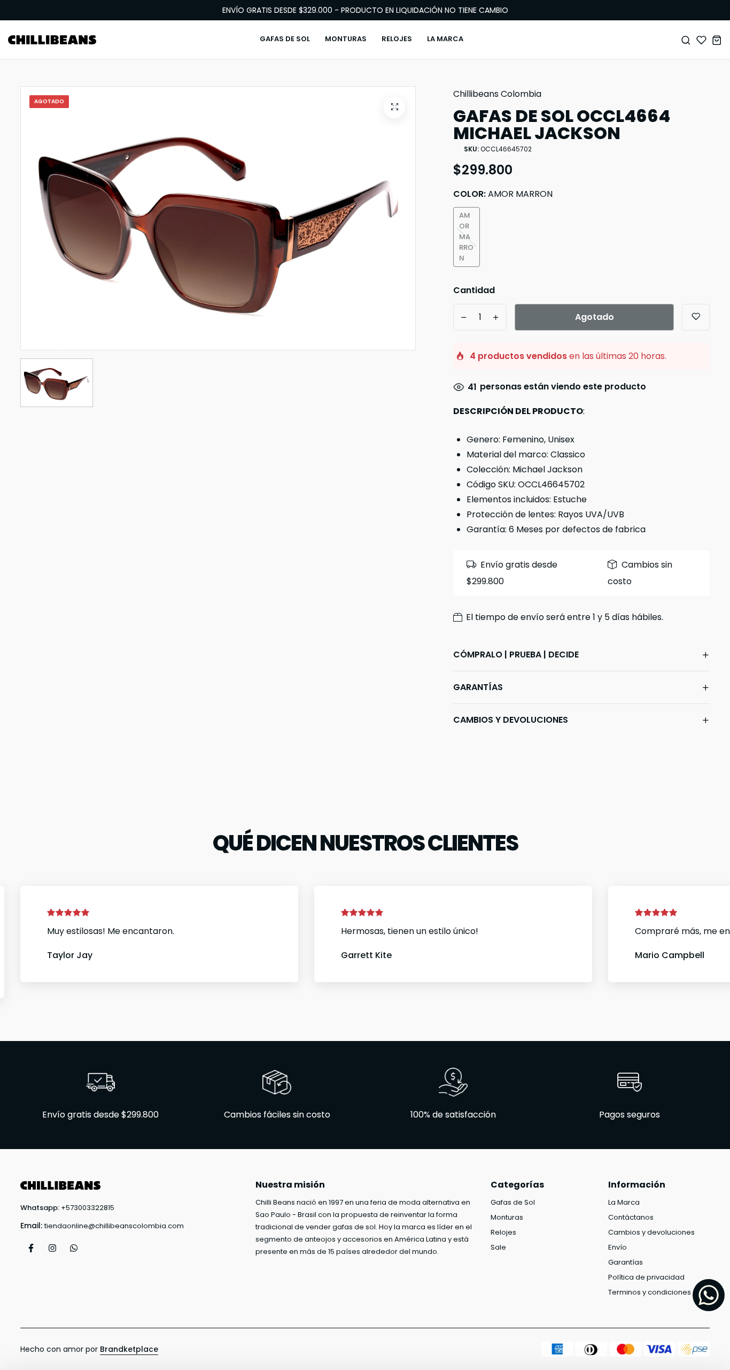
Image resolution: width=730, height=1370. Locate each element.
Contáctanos (631, 1217)
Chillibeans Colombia (497, 94)
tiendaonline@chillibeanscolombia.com (114, 1226)
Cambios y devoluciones (651, 1232)
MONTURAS (346, 39)
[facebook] (31, 1248)
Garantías (625, 1262)
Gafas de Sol (513, 1202)
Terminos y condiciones (649, 1292)
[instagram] (52, 1248)
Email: (31, 1225)
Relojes (503, 1232)
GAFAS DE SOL (285, 39)
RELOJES (397, 39)
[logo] (52, 40)
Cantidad (474, 290)
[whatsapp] (73, 1248)
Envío (617, 1247)
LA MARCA (445, 39)
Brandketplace (129, 1349)
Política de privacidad (646, 1277)
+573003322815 (87, 1208)
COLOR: (503, 194)
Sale (498, 1247)
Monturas (507, 1217)
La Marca (624, 1202)
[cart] (717, 40)
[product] (394, 107)
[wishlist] (701, 40)
